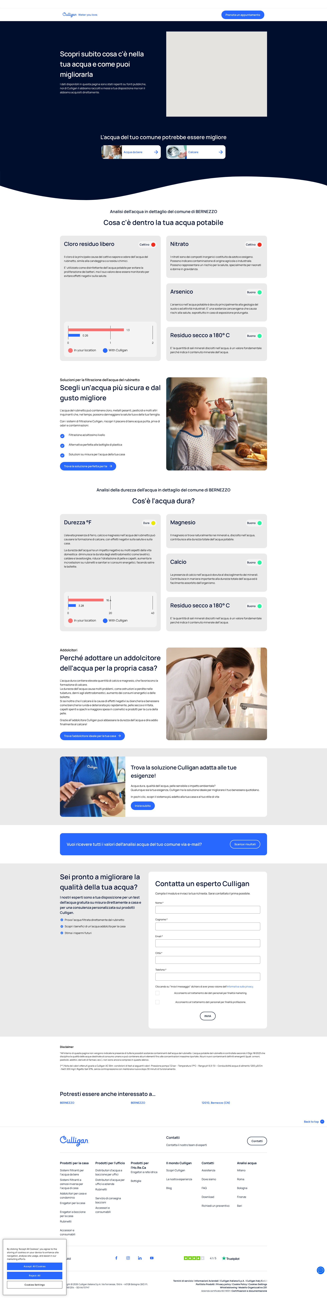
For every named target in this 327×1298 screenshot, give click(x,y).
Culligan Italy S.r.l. (256, 1280)
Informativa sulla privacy (240, 986)
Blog (169, 1188)
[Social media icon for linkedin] (140, 1258)
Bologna (242, 1188)
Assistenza (208, 1170)
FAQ (204, 1188)
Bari (239, 1206)
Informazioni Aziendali (206, 1280)
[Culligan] (80, 15)
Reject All (34, 1275)
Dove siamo (209, 1179)
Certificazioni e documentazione (249, 1290)
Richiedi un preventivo (215, 1206)
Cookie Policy (239, 1284)
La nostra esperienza (179, 1179)
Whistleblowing (228, 1287)
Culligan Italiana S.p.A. (232, 1280)
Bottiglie (136, 1181)
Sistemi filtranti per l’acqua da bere (72, 1172)
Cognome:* (161, 919)
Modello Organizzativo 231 (253, 1287)
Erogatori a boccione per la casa (72, 1214)
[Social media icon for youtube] (151, 1258)
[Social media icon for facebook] (116, 1258)
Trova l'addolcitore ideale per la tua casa (90, 736)
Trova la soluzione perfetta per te (85, 466)
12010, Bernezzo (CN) (216, 1103)
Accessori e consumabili (67, 1232)
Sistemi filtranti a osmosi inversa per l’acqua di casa (71, 1184)
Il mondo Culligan (179, 1163)
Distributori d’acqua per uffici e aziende (110, 1182)
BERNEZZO (67, 1103)
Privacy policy (223, 1284)
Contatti (257, 1141)
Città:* (158, 953)
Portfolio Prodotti (205, 1284)
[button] (314, 1121)
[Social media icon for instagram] (128, 1258)
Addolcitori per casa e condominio (73, 1195)
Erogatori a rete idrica (144, 1172)
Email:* (159, 936)
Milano (241, 1170)
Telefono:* (160, 969)
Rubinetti (66, 1221)
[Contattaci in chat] (320, 1270)
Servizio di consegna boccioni (108, 1200)
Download (208, 1197)
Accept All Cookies (35, 1266)
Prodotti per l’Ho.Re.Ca (140, 1165)
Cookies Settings (35, 1284)
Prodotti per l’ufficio (110, 1163)
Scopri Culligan (175, 1170)
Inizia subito (143, 806)
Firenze (241, 1197)
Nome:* (159, 902)
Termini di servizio (183, 1280)
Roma (240, 1179)
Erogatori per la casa (72, 1203)
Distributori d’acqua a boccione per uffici (108, 1172)
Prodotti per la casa (74, 1163)
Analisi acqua (246, 1163)
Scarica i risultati (245, 844)
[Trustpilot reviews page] (230, 1258)
